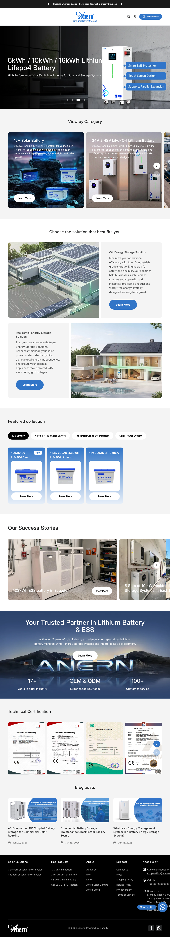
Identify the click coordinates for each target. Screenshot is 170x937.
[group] (85, 67)
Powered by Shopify (97, 928)
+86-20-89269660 (158, 884)
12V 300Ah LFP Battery (104, 453)
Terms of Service (125, 894)
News (89, 879)
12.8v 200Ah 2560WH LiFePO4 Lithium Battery (64, 455)
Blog (88, 874)
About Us (91, 869)
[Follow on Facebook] (151, 928)
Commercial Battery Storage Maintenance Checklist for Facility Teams (83, 832)
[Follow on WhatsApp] (159, 928)
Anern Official (93, 889)
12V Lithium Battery (61, 869)
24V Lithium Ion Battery (64, 874)
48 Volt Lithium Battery (63, 879)
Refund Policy (123, 884)
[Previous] (48, 4)
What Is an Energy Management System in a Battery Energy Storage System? (136, 832)
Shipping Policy (124, 879)
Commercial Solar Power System (25, 869)
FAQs (119, 874)
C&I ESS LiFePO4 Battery (64, 884)
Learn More (123, 304)
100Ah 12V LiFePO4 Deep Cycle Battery (20, 455)
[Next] (121, 4)
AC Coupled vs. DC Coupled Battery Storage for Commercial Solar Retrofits (31, 832)
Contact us (122, 869)
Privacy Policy (124, 889)
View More (102, 590)
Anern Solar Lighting (97, 884)
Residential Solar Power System (25, 874)
